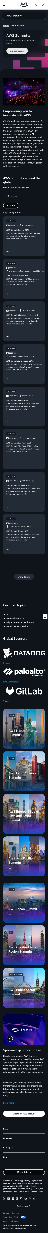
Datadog (6, 663)
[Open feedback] (45, 616)
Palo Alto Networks (11, 681)
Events (6, 25)
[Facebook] (8, 1198)
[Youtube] (26, 1198)
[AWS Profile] (43, 4)
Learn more (8, 1102)
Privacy (6, 1213)
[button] (14, 15)
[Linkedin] (13, 1198)
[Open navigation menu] (4, 5)
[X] (4, 1198)
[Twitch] (21, 1198)
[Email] (34, 1198)
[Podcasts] (30, 1198)
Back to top (22, 1206)
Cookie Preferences (11, 1221)
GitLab (6, 701)
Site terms (16, 1213)
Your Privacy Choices (11, 1217)
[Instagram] (17, 1198)
